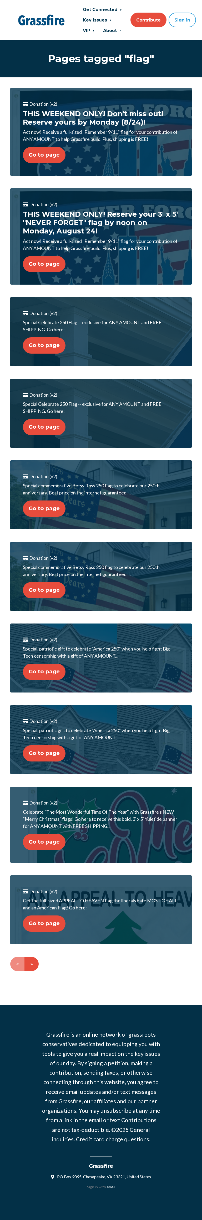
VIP (87, 30)
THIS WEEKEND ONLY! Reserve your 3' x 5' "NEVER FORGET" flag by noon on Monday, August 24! (100, 222)
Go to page (44, 155)
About (110, 30)
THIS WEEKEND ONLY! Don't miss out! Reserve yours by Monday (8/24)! (93, 117)
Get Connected (101, 9)
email (111, 1187)
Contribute (148, 20)
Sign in (182, 20)
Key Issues (95, 20)
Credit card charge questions (112, 1139)
